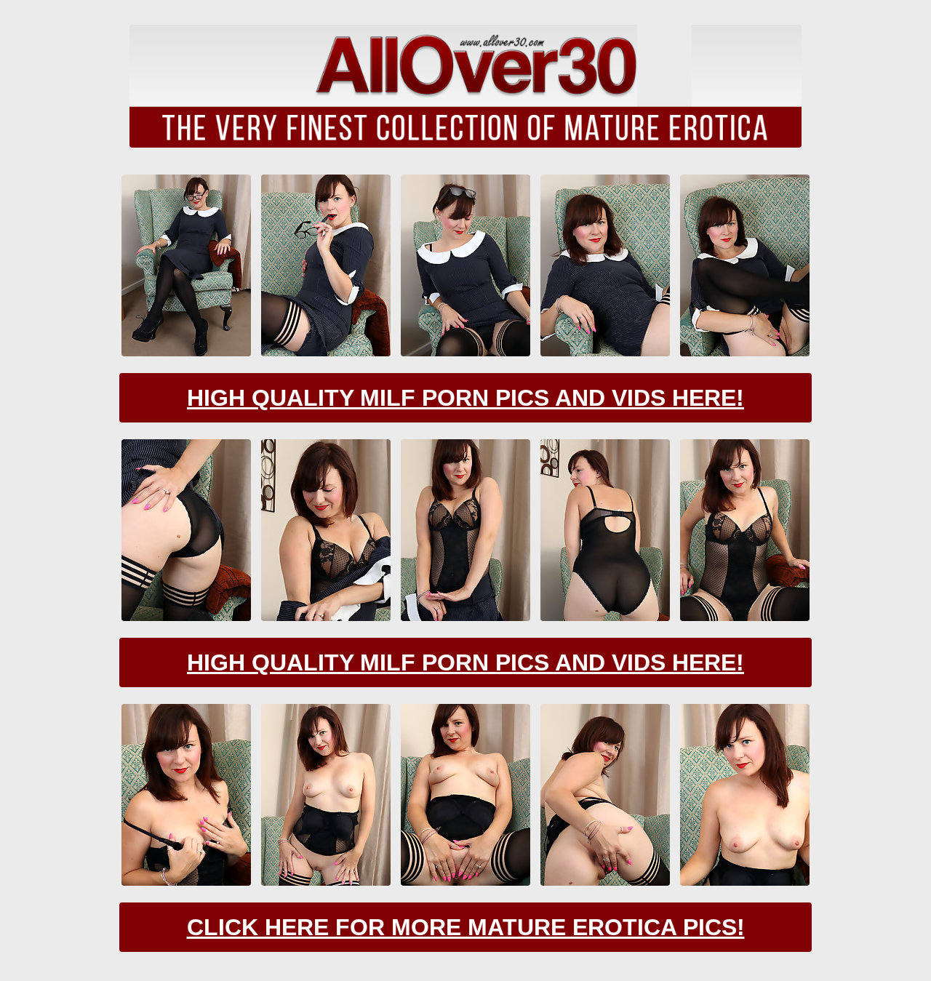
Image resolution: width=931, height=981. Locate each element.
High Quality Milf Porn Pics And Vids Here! (465, 398)
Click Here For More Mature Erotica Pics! (466, 927)
